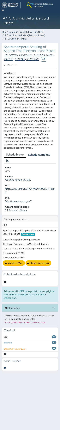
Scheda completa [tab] (39, 154)
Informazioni (13, 307)
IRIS (4, 32)
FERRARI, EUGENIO (27, 59)
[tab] (7, 161)
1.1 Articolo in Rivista (16, 38)
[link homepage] (11, 5)
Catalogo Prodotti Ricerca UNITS (26, 32)
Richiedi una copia (39, 263)
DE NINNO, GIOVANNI (18, 55)
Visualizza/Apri (15, 263)
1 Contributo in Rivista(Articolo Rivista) (25, 35)
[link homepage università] (40, 5)
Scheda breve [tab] (15, 154)
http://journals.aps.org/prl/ (18, 201)
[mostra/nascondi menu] (3, 9)
